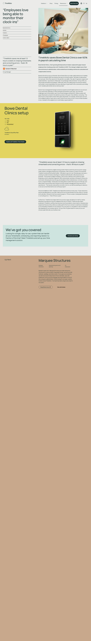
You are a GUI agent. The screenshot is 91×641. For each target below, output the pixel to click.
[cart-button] (86, 3)
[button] (81, 3)
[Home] (7, 3)
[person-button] (84, 3)
